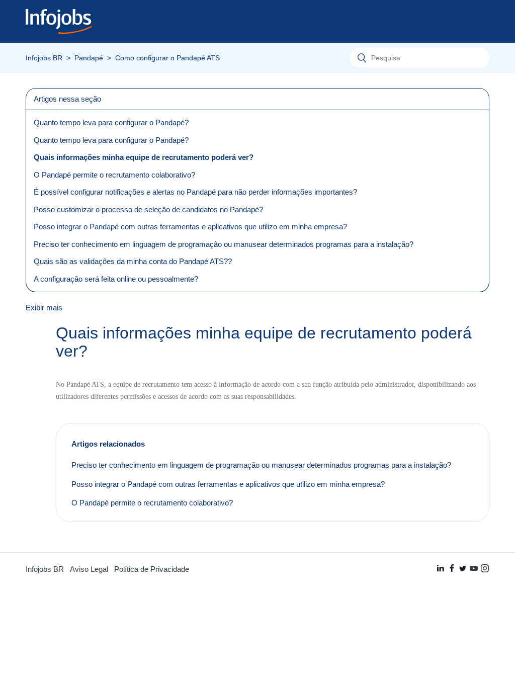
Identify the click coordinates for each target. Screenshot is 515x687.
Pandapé (88, 58)
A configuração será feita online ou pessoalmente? (116, 279)
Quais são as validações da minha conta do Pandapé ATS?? (133, 261)
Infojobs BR (44, 58)
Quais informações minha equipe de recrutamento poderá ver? (143, 157)
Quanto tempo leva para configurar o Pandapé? (111, 122)
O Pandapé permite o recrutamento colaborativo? (114, 174)
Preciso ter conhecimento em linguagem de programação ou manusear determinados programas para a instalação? (223, 244)
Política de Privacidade (151, 569)
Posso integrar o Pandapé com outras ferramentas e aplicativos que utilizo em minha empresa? (190, 226)
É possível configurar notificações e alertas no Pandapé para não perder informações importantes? (195, 192)
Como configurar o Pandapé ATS (167, 58)
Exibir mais (44, 307)
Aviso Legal (89, 569)
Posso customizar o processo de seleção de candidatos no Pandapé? (148, 209)
